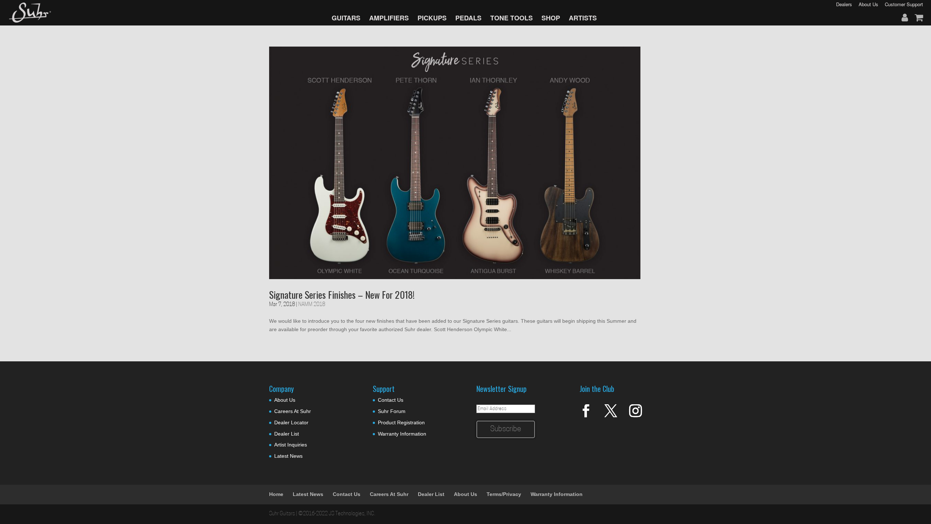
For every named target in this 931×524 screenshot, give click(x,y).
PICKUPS (432, 18)
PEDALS (468, 18)
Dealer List (286, 434)
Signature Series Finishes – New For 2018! (342, 294)
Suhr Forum (391, 411)
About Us (284, 400)
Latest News (288, 456)
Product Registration (401, 422)
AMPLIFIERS (389, 18)
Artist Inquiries (290, 445)
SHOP (551, 18)
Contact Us (390, 400)
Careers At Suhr (292, 411)
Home (276, 494)
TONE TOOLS (511, 18)
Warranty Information (402, 434)
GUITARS (346, 18)
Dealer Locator (291, 422)
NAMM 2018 (311, 304)
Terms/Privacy (504, 494)
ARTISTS (583, 18)
